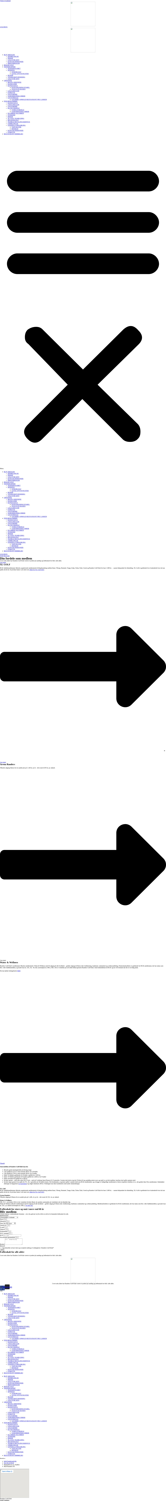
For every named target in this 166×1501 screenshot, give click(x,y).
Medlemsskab (4, 1215)
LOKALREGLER (13, 91)
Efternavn (3, 1221)
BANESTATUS (13, 86)
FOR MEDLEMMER (10, 101)
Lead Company (4, 1500)
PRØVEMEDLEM (14, 63)
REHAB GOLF (9, 65)
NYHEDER (11, 115)
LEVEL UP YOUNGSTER (20, 74)
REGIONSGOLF (13, 120)
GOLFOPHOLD (13, 98)
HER (18, 971)
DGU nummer (4, 1233)
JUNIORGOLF (16, 72)
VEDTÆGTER (16, 127)
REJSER (10, 75)
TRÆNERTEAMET (14, 68)
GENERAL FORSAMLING (17, 125)
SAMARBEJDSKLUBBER (16, 96)
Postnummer (4, 1231)
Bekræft (2, 1246)
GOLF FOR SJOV (13, 60)
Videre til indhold (5, 1)
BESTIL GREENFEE (14, 82)
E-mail (2, 1227)
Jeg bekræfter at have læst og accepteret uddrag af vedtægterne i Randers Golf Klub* (28, 1248)
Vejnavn (2, 1229)
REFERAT (15, 129)
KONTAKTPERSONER (15, 61)
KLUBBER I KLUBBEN (16, 113)
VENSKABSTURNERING (16, 77)
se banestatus (23, 1184)
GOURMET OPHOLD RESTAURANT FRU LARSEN (29, 99)
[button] (83, 302)
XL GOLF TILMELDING (16, 118)
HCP (1, 1235)
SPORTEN (11, 70)
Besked (2, 1244)
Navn (2, 1219)
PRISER (10, 58)
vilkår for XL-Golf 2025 (36, 570)
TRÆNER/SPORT (10, 67)
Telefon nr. (3, 1225)
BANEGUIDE (12, 84)
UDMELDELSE (13, 123)
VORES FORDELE (18, 110)
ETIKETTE (11, 92)
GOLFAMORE (12, 94)
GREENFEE (8, 80)
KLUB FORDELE (14, 108)
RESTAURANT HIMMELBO (13, 134)
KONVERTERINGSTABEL (21, 87)
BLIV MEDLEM (9, 55)
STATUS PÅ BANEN (18, 89)
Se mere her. (29, 1205)
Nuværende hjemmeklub (7, 1237)
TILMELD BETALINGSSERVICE (19, 122)
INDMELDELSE (13, 56)
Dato (1, 1223)
